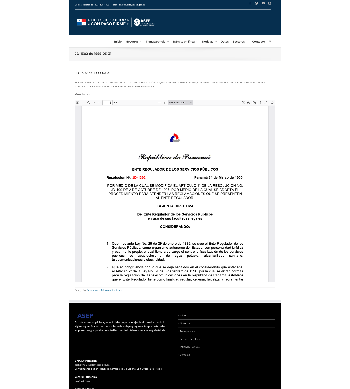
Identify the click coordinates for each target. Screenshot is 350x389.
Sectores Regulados (190, 339)
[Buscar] (270, 41)
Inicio (183, 315)
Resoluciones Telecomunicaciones (104, 290)
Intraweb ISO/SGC (190, 346)
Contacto (185, 354)
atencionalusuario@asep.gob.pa (129, 4)
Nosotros (185, 323)
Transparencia (187, 331)
